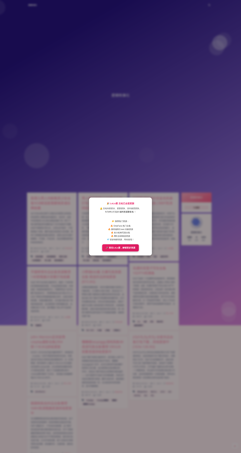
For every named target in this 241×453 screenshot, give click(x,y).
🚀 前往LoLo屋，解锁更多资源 (120, 248)
